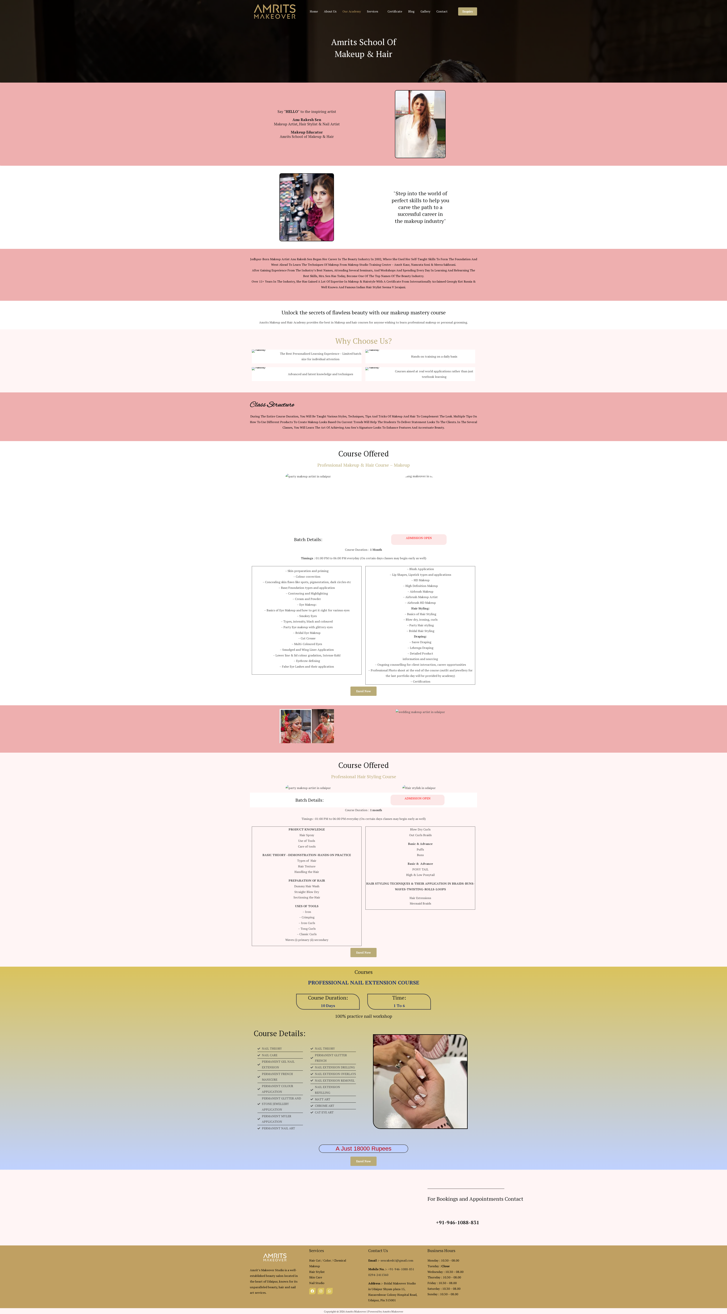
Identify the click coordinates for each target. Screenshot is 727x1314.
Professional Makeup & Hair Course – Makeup (363, 465)
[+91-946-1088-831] (430, 1222)
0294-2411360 (378, 1275)
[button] (467, 11)
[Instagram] (321, 1291)
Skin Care (315, 1277)
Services (372, 11)
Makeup (314, 1266)
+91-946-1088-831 (457, 1222)
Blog (411, 11)
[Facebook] (312, 1291)
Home (314, 11)
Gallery (425, 11)
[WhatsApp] (329, 1291)
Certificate (395, 11)
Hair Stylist (317, 1272)
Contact (442, 11)
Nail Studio (316, 1283)
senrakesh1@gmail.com (397, 1260)
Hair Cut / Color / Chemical (327, 1260)
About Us (330, 11)
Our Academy (351, 11)
